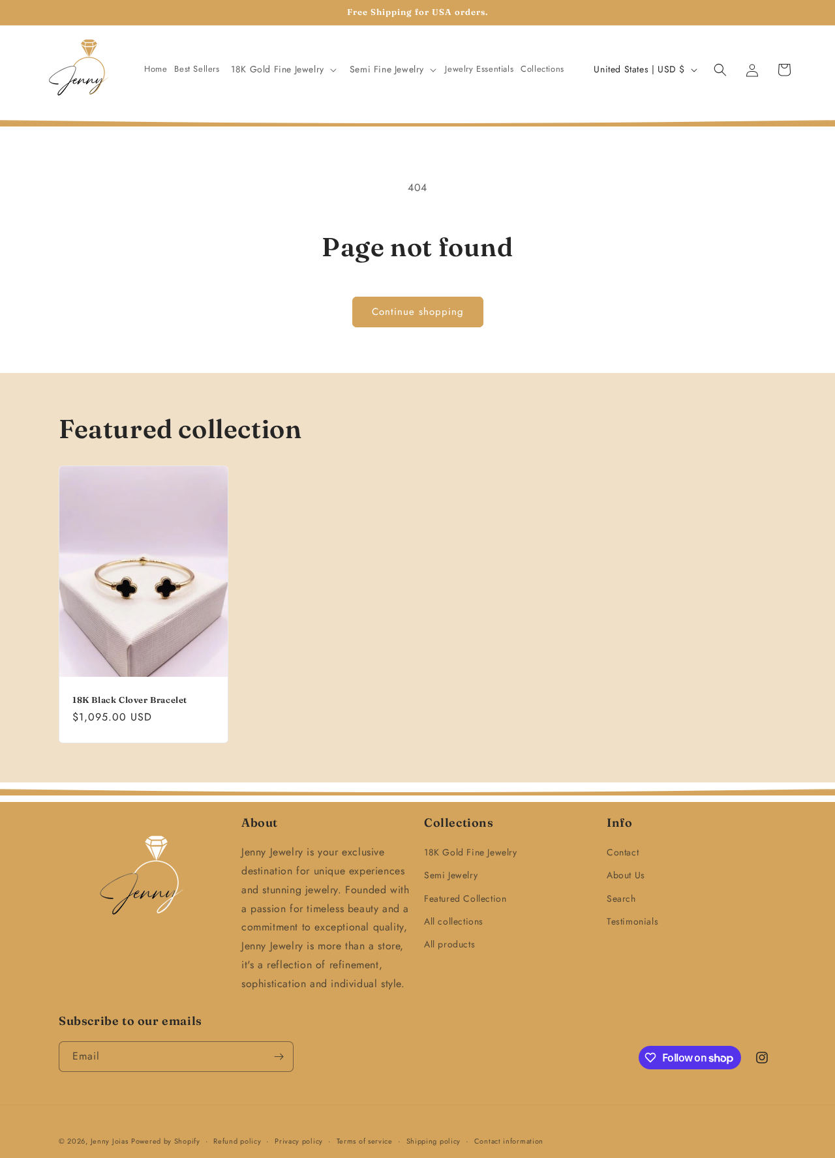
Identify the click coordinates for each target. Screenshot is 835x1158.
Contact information (508, 1141)
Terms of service (365, 1141)
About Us (626, 875)
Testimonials (632, 921)
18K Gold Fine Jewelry (470, 852)
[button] (282, 69)
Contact (623, 852)
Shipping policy (433, 1141)
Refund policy (237, 1141)
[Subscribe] (278, 1056)
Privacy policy (299, 1141)
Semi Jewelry (451, 875)
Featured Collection (465, 898)
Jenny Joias (110, 1141)
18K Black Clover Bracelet (129, 699)
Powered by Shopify (165, 1141)
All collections (453, 921)
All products (449, 944)
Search (621, 898)
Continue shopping (418, 311)
